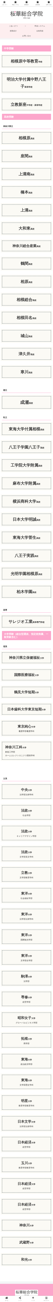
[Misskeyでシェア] (44, 879)
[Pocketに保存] (32, 886)
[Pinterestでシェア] (14, 893)
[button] (38, 893)
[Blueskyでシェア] (32, 879)
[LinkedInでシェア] (26, 893)
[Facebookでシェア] (9, 886)
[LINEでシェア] (44, 886)
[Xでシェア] (9, 879)
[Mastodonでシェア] (20, 879)
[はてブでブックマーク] (20, 886)
